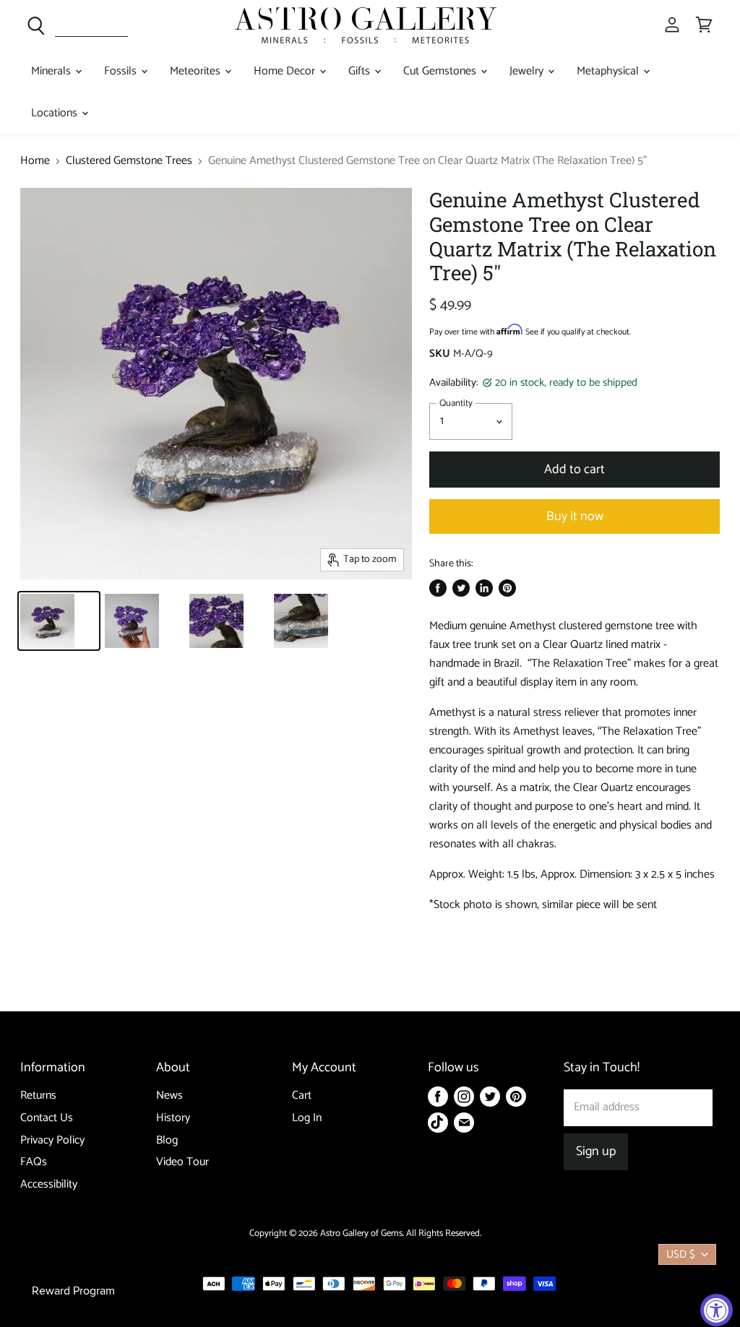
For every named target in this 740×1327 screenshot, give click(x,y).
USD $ (680, 1254)
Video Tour (182, 1162)
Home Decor (286, 71)
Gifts (360, 71)
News (169, 1095)
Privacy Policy (52, 1140)
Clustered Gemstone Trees (129, 161)
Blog (167, 1140)
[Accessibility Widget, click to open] (716, 1310)
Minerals (52, 71)
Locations (55, 113)
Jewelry (527, 71)
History (173, 1118)
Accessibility (48, 1184)
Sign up (596, 1151)
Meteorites (196, 71)
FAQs (33, 1162)
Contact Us (46, 1118)
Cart (301, 1095)
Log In (307, 1118)
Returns (38, 1095)
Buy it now (574, 516)
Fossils (121, 71)
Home (35, 161)
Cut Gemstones (441, 71)
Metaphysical (609, 71)
